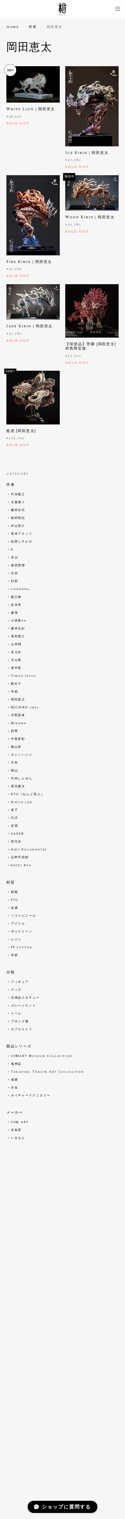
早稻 (14, 691)
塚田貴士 (18, 636)
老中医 (16, 668)
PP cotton (21, 947)
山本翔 (16, 644)
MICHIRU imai (25, 707)
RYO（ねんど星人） (28, 794)
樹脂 (14, 892)
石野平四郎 (20, 857)
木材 (14, 955)
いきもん (18, 1138)
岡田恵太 (18, 699)
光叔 (14, 573)
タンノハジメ (22, 754)
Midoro (19, 723)
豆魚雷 (16, 1130)
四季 (14, 731)
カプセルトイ (22, 1029)
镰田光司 (18, 510)
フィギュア (20, 981)
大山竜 (16, 660)
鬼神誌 (16, 1063)
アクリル (18, 923)
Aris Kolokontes (29, 849)
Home (12, 27)
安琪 (14, 825)
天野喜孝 (18, 715)
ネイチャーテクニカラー (31, 1095)
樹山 (14, 770)
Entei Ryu (21, 865)
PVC (15, 899)
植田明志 (18, 518)
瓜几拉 (16, 652)
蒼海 (14, 612)
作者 (33, 27)
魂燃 (14, 1079)
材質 (10, 882)
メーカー (14, 1112)
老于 (14, 810)
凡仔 (14, 818)
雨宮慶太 (18, 786)
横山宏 (16, 746)
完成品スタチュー (25, 997)
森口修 (16, 596)
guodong (20, 589)
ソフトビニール (23, 915)
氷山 (14, 557)
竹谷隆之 (18, 494)
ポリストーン (22, 931)
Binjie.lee (21, 802)
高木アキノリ (22, 533)
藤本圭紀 (18, 628)
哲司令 (16, 841)
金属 (14, 907)
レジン (16, 939)
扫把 (14, 581)
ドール (16, 1013)
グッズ (16, 989)
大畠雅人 (18, 502)
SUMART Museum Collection (41, 1056)
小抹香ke (19, 620)
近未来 (16, 604)
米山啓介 (18, 525)
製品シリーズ (19, 1046)
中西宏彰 (18, 739)
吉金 (14, 1087)
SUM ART (20, 1122)
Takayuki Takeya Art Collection (47, 1071)
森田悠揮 (18, 565)
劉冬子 (16, 683)
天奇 (14, 762)
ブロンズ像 (20, 1021)
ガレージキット (23, 1005)
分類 (10, 972)
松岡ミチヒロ (22, 541)
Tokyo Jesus (23, 675)
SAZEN (17, 833)
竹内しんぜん (22, 778)
